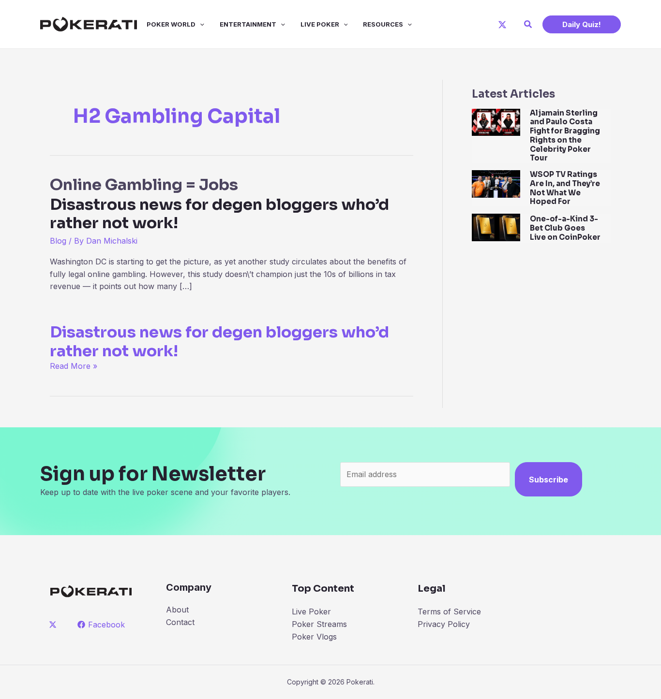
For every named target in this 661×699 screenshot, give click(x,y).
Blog (58, 241)
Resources (383, 24)
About (177, 609)
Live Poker (319, 24)
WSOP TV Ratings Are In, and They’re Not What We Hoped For (565, 188)
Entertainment (248, 24)
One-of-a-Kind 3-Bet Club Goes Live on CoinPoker (565, 228)
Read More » (73, 366)
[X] (502, 24)
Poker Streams (319, 624)
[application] (199, 24)
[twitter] (54, 624)
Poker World (171, 24)
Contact (180, 622)
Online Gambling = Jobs (219, 203)
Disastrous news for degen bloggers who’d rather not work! (219, 341)
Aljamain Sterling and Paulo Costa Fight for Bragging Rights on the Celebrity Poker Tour (565, 135)
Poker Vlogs (314, 636)
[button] (528, 24)
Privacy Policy (444, 624)
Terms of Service (449, 611)
